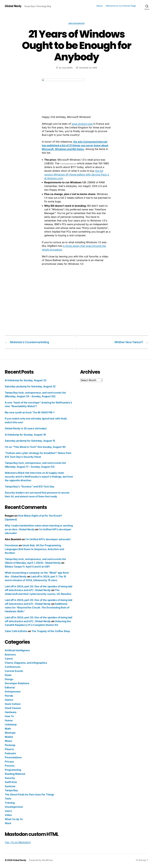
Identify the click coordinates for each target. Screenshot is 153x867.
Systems (10, 786)
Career (9, 658)
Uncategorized (76, 23)
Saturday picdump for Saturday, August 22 (30, 386)
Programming (13, 769)
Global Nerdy (13, 5)
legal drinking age (82, 123)
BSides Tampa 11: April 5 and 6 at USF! (27, 566)
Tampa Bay (11, 790)
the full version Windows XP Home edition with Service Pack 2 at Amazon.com (76, 174)
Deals (8, 675)
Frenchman (11, 545)
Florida (9, 695)
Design (9, 679)
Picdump (10, 745)
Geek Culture (13, 703)
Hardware (10, 712)
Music (8, 740)
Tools (8, 798)
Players (9, 749)
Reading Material (15, 773)
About (99, 6)
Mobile (9, 736)
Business (10, 654)
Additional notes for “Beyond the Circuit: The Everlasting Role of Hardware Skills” (37, 607)
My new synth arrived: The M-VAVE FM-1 (29, 412)
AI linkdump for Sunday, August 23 (25, 380)
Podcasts (10, 753)
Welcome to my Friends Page (121, 6)
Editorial (10, 687)
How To (9, 716)
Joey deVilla (67, 67)
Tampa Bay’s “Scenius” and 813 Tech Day (29, 486)
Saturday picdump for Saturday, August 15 (30, 440)
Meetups (10, 732)
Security (10, 778)
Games (9, 699)
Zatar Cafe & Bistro (16, 631)
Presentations (13, 757)
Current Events (14, 671)
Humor (9, 720)
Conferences (12, 666)
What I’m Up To (14, 819)
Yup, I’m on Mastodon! (18, 842)
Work (8, 823)
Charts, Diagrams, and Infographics (26, 662)
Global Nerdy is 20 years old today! (26, 428)
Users (8, 810)
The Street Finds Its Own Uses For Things (29, 794)
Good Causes (13, 708)
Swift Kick (11, 782)
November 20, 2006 (88, 67)
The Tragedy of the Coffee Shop (51, 631)
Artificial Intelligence (17, 650)
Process (10, 765)
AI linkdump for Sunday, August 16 (25, 434)
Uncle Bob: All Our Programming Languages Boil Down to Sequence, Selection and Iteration (34, 549)
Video (8, 815)
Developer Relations (17, 683)
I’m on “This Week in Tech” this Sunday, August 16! (35, 446)
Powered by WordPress (41, 860)
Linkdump (11, 724)
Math (8, 728)
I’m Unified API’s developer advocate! (48, 539)
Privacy (9, 761)
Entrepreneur (13, 691)
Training (10, 802)
